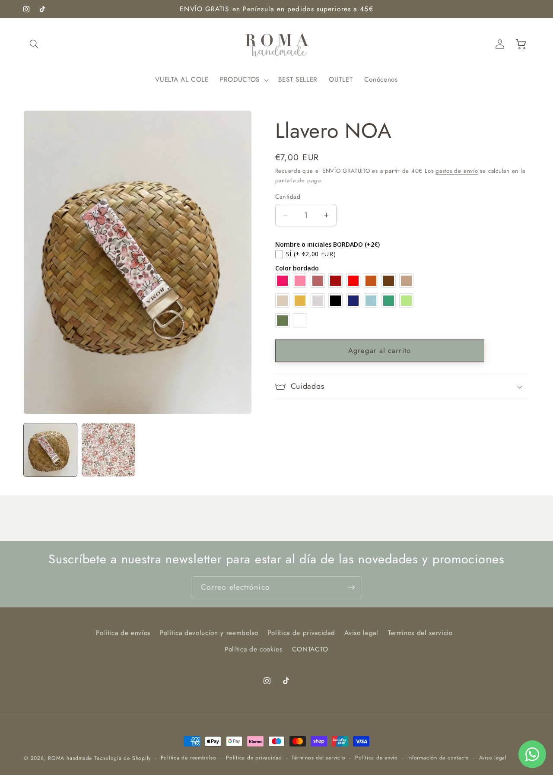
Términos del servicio (318, 758)
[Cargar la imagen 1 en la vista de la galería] (50, 449)
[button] (34, 44)
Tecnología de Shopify (122, 758)
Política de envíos (123, 632)
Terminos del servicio (420, 632)
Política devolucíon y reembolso (209, 632)
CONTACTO (310, 649)
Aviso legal (361, 632)
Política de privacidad (301, 632)
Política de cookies (254, 649)
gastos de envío (456, 171)
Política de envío (376, 758)
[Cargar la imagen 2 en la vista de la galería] (108, 449)
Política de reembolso (188, 758)
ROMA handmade (70, 758)
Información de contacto (438, 758)
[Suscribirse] (351, 587)
